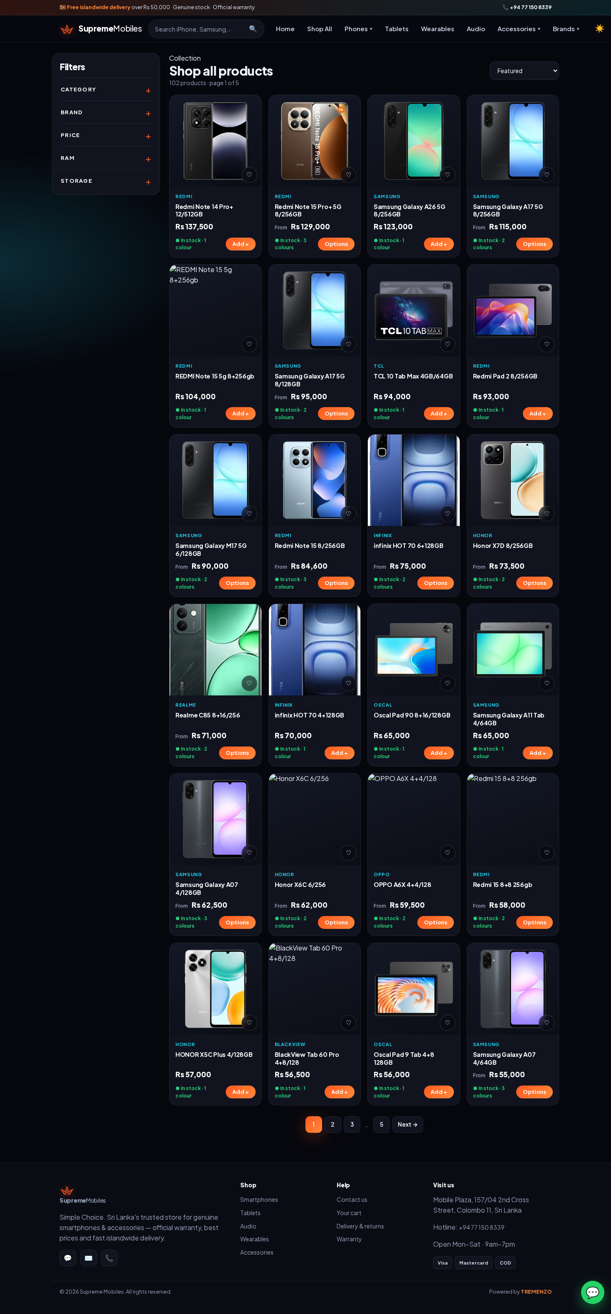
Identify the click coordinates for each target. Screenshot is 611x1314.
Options (336, 244)
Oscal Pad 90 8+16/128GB (412, 715)
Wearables (437, 28)
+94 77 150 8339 (482, 1227)
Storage (76, 180)
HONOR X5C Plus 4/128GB (214, 1054)
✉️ (88, 1257)
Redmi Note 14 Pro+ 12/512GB (204, 210)
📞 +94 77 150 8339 (527, 7)
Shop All (319, 28)
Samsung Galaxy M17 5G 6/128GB (211, 549)
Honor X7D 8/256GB (503, 545)
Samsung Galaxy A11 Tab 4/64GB (509, 719)
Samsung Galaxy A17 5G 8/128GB (310, 380)
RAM (68, 158)
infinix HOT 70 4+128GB (310, 715)
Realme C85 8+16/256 (207, 715)
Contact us (352, 1199)
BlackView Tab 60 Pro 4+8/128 (307, 1058)
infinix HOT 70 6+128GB (408, 545)
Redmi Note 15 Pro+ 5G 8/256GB (308, 210)
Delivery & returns (360, 1226)
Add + (240, 244)
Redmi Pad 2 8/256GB (505, 376)
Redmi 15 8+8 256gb (502, 884)
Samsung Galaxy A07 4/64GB (504, 1058)
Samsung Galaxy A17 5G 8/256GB (508, 210)
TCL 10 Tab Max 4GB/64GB (413, 376)
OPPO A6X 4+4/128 (402, 884)
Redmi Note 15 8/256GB (310, 545)
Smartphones (259, 1199)
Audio (476, 28)
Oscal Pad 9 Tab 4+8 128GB (404, 1058)
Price (70, 135)
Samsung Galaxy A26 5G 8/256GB (410, 210)
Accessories (256, 1252)
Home (285, 28)
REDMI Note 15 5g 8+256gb (214, 376)
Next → (408, 1124)
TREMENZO (536, 1291)
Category (78, 89)
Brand (72, 112)
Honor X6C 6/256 (300, 884)
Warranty (349, 1239)
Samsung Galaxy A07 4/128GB (206, 888)
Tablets (397, 28)
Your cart (349, 1212)
